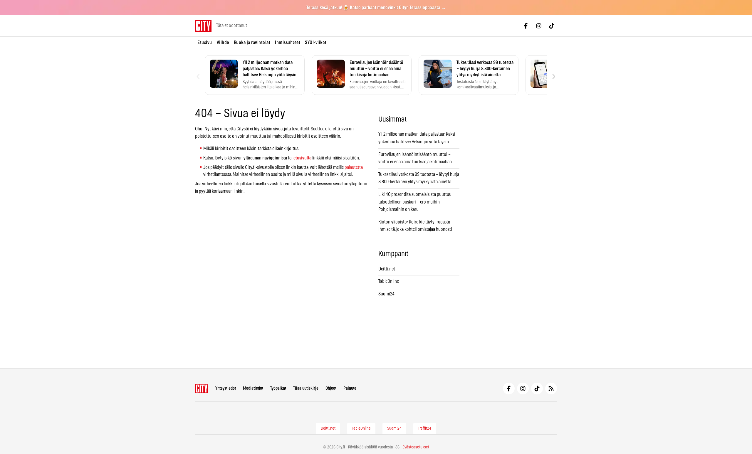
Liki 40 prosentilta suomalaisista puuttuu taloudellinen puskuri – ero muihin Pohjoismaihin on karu (414, 202)
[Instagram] (538, 26)
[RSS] (551, 388)
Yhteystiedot (225, 388)
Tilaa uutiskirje (305, 388)
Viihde (223, 42)
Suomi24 (386, 294)
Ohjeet (330, 388)
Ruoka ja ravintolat (252, 42)
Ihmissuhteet (287, 42)
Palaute (349, 388)
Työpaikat (278, 388)
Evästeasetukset (415, 447)
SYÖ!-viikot (316, 42)
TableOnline (388, 281)
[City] (201, 388)
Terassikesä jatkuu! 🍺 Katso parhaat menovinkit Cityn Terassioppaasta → (376, 7)
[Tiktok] (551, 26)
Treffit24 (424, 428)
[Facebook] (526, 26)
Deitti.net (386, 269)
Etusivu (204, 42)
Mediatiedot (253, 388)
